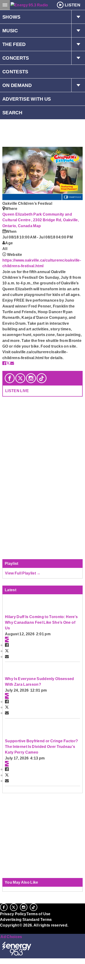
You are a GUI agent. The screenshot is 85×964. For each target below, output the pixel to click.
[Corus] (0, 931)
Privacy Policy (13, 914)
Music (10, 30)
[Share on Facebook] (4, 363)
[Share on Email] (12, 363)
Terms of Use (38, 914)
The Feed (14, 44)
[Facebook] (10, 378)
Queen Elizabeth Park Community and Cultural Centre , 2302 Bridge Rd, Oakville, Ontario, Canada (40, 220)
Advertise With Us (26, 99)
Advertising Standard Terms (26, 919)
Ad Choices (11, 937)
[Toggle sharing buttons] (7, 639)
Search (12, 112)
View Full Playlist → (23, 573)
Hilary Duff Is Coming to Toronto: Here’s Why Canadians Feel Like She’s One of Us (41, 622)
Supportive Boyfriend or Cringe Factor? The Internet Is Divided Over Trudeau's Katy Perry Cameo (41, 747)
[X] (20, 378)
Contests (15, 71)
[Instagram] (31, 378)
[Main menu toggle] (5, 5)
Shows (11, 17)
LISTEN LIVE (17, 391)
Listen (72, 5)
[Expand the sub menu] (78, 17)
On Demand (17, 85)
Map (37, 226)
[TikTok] (42, 378)
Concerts (15, 58)
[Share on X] (8, 363)
